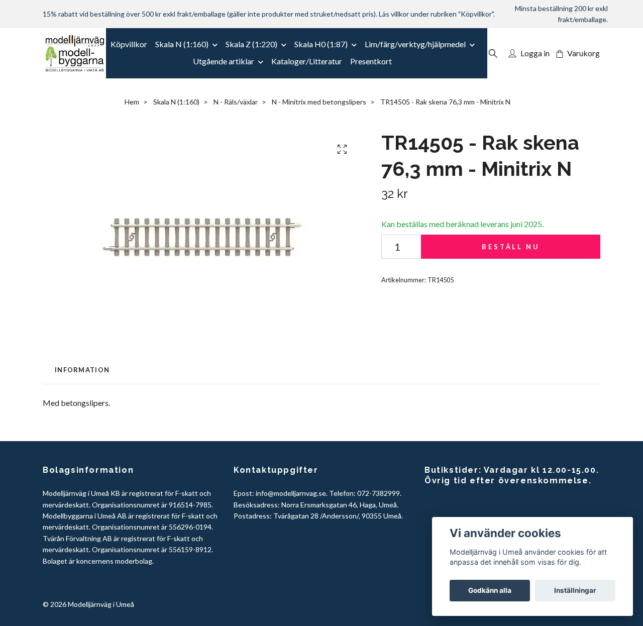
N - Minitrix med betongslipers (319, 101)
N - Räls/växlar (235, 101)
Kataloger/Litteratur (306, 61)
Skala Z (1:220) (251, 44)
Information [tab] (82, 370)
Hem (132, 101)
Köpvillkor (129, 44)
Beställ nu (510, 247)
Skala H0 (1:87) (321, 44)
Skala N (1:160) (181, 44)
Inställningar (575, 590)
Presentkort (371, 61)
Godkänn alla (489, 590)
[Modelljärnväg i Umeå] (74, 53)
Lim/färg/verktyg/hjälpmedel (415, 44)
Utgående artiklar (223, 61)
